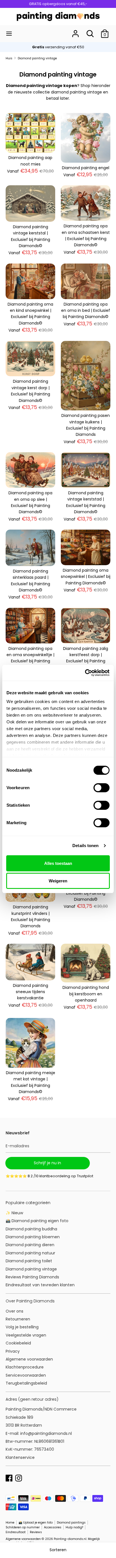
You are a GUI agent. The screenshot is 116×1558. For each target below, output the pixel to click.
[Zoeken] (90, 31)
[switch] (101, 787)
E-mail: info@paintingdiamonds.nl (39, 1433)
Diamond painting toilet (29, 1261)
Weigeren (58, 880)
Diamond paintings (71, 1522)
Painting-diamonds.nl (70, 1539)
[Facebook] (9, 1477)
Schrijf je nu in (47, 1163)
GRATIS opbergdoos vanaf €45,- (58, 3)
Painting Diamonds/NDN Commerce (41, 1409)
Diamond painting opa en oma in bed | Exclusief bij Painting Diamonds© (85, 310)
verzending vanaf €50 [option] (58, 47)
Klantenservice (20, 1457)
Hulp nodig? (74, 1527)
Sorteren (58, 1550)
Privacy (13, 1351)
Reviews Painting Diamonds (32, 1277)
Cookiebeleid (18, 1343)
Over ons (14, 1311)
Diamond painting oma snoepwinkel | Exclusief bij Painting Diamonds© (85, 576)
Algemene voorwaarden (29, 1359)
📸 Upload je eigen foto (36, 1522)
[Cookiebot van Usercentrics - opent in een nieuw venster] (85, 672)
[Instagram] (18, 1477)
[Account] (75, 31)
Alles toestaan (58, 863)
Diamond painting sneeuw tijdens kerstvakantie (30, 992)
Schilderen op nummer (23, 1527)
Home (10, 1522)
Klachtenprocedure (25, 1367)
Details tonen (85, 845)
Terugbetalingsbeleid (26, 1383)
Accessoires (52, 1527)
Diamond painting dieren (30, 1245)
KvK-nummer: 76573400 (30, 1449)
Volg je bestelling (22, 1327)
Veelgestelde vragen (26, 1335)
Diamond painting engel (85, 168)
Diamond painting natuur (30, 1253)
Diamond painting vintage (31, 1269)
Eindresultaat (16, 1532)
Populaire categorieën (28, 1203)
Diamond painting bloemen (33, 1237)
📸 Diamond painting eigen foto (37, 1221)
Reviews (36, 1532)
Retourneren (18, 1319)
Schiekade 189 (19, 1417)
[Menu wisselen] (9, 33)
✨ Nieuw (14, 1213)
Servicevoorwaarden (26, 1375)
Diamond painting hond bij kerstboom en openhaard (86, 994)
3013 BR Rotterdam (24, 1425)
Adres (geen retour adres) (32, 1399)
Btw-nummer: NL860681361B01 (35, 1441)
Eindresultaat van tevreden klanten (40, 1285)
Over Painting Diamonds (30, 1301)
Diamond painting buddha (31, 1229)
